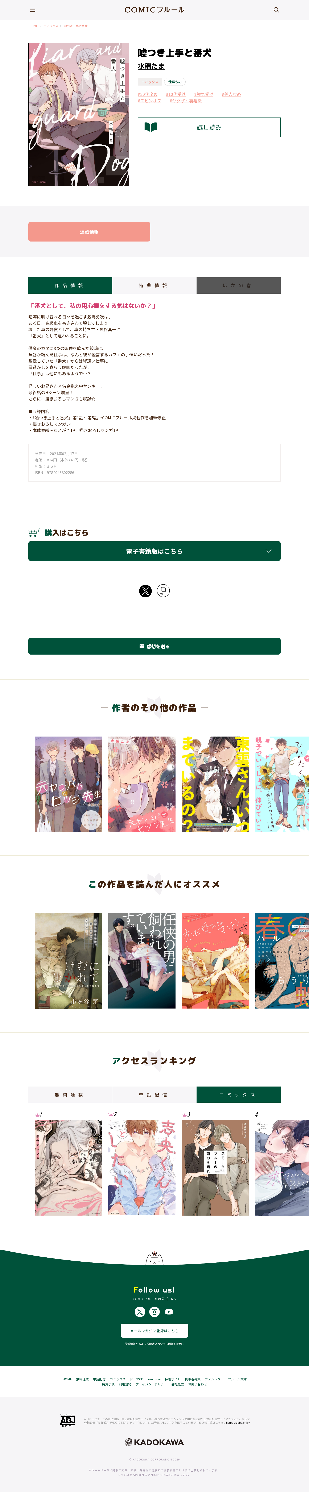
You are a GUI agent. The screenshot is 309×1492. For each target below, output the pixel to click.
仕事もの (175, 81)
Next (267, 782)
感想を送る (154, 646)
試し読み (209, 127)
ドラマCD (136, 1379)
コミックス (51, 26)
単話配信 (99, 1379)
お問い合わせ (197, 1384)
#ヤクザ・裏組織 (186, 101)
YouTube (154, 1379)
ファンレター (214, 1379)
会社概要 (177, 1384)
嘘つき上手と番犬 (75, 26)
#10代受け (176, 94)
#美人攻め (231, 94)
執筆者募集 (193, 1379)
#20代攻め (147, 94)
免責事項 (108, 1384)
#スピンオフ (149, 101)
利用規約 (125, 1384)
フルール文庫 (237, 1379)
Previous (42, 782)
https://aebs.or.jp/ (238, 1423)
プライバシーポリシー (151, 1384)
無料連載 (82, 1379)
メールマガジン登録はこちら (154, 1330)
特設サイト (173, 1379)
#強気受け (203, 94)
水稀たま (151, 66)
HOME (33, 26)
